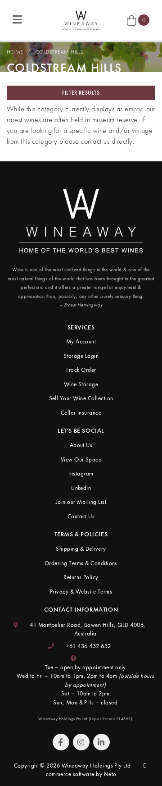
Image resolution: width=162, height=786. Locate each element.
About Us (81, 445)
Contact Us (81, 516)
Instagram (80, 473)
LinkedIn (81, 488)
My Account (81, 341)
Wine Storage (81, 384)
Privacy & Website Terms (81, 591)
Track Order (81, 370)
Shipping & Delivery (81, 549)
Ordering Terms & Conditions (81, 563)
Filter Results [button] (80, 92)
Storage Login (81, 356)
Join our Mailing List (81, 502)
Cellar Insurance (81, 412)
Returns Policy (81, 577)
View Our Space (81, 459)
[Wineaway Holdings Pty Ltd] (81, 19)
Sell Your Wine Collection (81, 398)
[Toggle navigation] (17, 20)
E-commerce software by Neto (97, 770)
